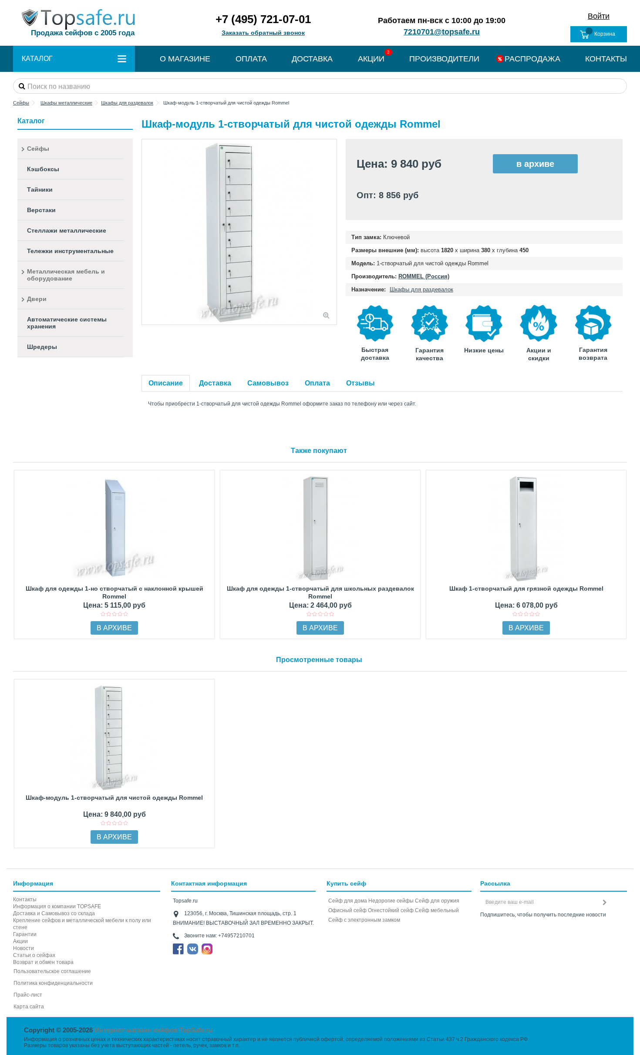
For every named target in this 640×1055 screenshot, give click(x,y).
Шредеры (42, 346)
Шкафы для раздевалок (421, 289)
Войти (599, 16)
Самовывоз (268, 383)
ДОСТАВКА (312, 58)
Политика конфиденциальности (53, 983)
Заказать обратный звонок (263, 32)
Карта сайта (28, 1007)
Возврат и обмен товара (43, 962)
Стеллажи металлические (66, 230)
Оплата (317, 383)
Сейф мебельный (437, 910)
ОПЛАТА (251, 58)
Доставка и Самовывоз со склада (54, 913)
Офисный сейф (347, 910)
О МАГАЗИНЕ (185, 58)
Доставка (215, 383)
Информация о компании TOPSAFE (57, 906)
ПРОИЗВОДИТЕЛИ (444, 58)
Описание (165, 383)
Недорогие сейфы (391, 901)
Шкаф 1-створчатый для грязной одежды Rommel (526, 588)
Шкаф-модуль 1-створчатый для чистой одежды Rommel (114, 797)
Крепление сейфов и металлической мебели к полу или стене (82, 923)
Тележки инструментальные (70, 250)
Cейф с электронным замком (364, 920)
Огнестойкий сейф (391, 910)
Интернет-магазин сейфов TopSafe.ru (153, 1030)
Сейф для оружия (437, 901)
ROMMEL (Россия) (423, 276)
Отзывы (360, 383)
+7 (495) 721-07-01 (263, 19)
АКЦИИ (371, 58)
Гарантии (25, 934)
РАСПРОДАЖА (532, 58)
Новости (23, 948)
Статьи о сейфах (34, 955)
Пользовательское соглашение (52, 971)
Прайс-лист (27, 995)
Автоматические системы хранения (67, 323)
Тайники (40, 189)
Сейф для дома (347, 901)
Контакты (25, 899)
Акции (20, 941)
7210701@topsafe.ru (442, 31)
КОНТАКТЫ (606, 58)
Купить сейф (346, 883)
